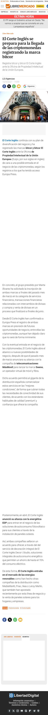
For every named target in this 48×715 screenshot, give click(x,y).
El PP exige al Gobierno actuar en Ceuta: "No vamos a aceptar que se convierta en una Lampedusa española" (24, 23)
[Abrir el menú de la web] (3, 6)
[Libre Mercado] (20, 6)
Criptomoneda (14, 608)
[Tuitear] (9, 86)
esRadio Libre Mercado (28, 12)
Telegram (34, 710)
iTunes (38, 710)
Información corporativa (23, 700)
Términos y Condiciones (19, 703)
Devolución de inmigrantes (34, 1)
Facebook (9, 710)
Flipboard (30, 710)
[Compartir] (4, 86)
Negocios (42, 12)
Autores (33, 705)
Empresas (4, 12)
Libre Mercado (7, 34)
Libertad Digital (24, 695)
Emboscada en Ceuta (17, 1)
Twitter (13, 710)
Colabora (40, 6)
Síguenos (31, 86)
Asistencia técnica (19, 705)
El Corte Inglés (25, 608)
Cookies (34, 703)
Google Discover (25, 710)
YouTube (21, 710)
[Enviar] (14, 86)
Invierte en (14, 12)
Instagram (17, 710)
